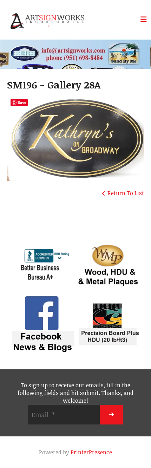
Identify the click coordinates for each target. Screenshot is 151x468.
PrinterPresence (91, 452)
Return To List (125, 193)
